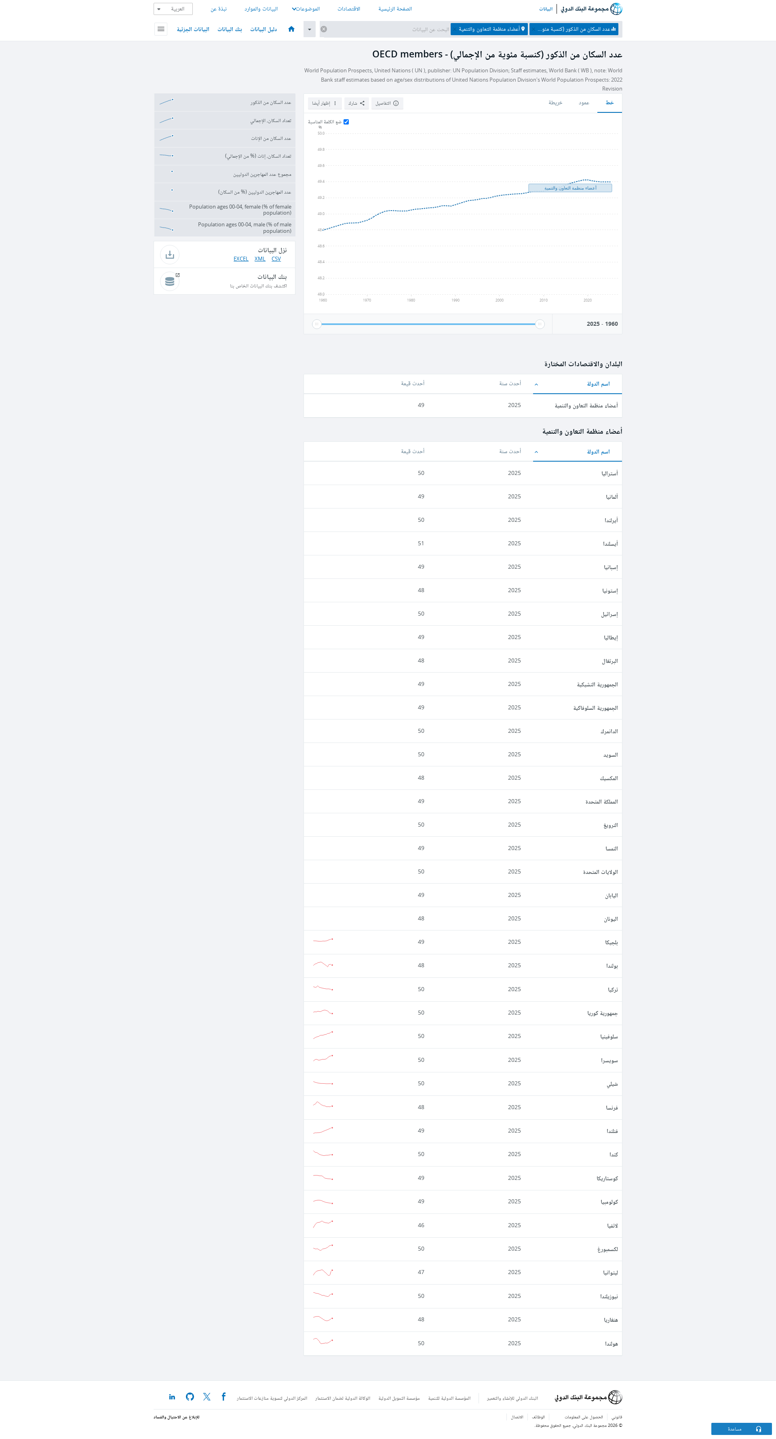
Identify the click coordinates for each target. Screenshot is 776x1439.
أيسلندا (610, 543)
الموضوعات (308, 8)
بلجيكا (611, 942)
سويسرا (609, 1060)
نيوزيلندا (609, 1296)
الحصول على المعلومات (584, 1417)
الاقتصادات (348, 8)
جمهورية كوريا (602, 1013)
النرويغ (610, 825)
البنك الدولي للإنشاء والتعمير (512, 1398)
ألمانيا (612, 496)
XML (260, 259)
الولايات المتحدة (600, 872)
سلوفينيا (609, 1036)
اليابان (611, 895)
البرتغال (610, 661)
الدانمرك (609, 731)
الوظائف (538, 1417)
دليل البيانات (263, 29)
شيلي (612, 1083)
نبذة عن (219, 8)
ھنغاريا (611, 1319)
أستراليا (609, 473)
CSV (276, 259)
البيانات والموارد (261, 8)
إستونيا (610, 590)
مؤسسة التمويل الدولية (399, 1398)
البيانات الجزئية (193, 29)
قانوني (617, 1417)
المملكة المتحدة (601, 801)
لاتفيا (612, 1225)
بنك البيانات (229, 29)
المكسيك (609, 778)
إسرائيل (609, 614)
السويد (610, 754)
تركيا (613, 989)
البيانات (545, 9)
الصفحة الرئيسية (395, 8)
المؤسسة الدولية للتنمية (449, 1398)
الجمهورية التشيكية (597, 684)
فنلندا (612, 1131)
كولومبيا (609, 1201)
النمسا (611, 848)
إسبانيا (611, 567)
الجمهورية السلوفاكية (595, 707)
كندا (613, 1154)
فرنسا (612, 1107)
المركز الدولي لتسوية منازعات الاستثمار (272, 1398)
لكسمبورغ (607, 1249)
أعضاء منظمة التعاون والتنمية (586, 405)
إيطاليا (611, 637)
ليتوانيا (610, 1272)
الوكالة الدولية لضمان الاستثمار (342, 1398)
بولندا (612, 965)
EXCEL (241, 259)
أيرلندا (611, 520)
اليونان (611, 918)
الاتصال (517, 1417)
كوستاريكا (607, 1178)
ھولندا (611, 1343)
